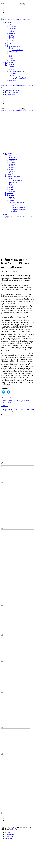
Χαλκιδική (12, 60)
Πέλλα (11, 57)
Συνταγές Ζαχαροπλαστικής (21, 78)
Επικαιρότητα (13, 28)
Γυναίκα (11, 70)
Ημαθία (11, 48)
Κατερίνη (11, 53)
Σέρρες (11, 58)
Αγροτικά (11, 24)
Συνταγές (11, 75)
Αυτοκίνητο (12, 68)
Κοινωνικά (12, 31)
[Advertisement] (17, 132)
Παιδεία (11, 35)
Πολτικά (11, 37)
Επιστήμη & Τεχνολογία (16, 71)
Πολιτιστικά (12, 39)
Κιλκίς (11, 55)
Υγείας (11, 42)
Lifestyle (11, 66)
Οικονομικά (12, 33)
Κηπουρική (12, 73)
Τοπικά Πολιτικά (17, 50)
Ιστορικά (11, 30)
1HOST (13, 829)
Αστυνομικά (12, 26)
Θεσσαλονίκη (13, 51)
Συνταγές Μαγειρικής (19, 77)
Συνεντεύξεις (13, 40)
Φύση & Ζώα (13, 80)
